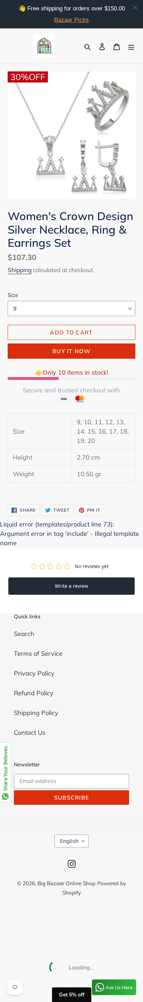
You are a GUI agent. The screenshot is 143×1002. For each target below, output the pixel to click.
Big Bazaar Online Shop (66, 883)
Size (13, 294)
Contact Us (29, 733)
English (69, 840)
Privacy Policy (34, 673)
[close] (135, 7)
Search (24, 634)
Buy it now (71, 351)
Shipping (20, 269)
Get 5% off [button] (71, 994)
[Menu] (131, 46)
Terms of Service (38, 653)
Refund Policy (33, 693)
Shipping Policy (36, 713)
